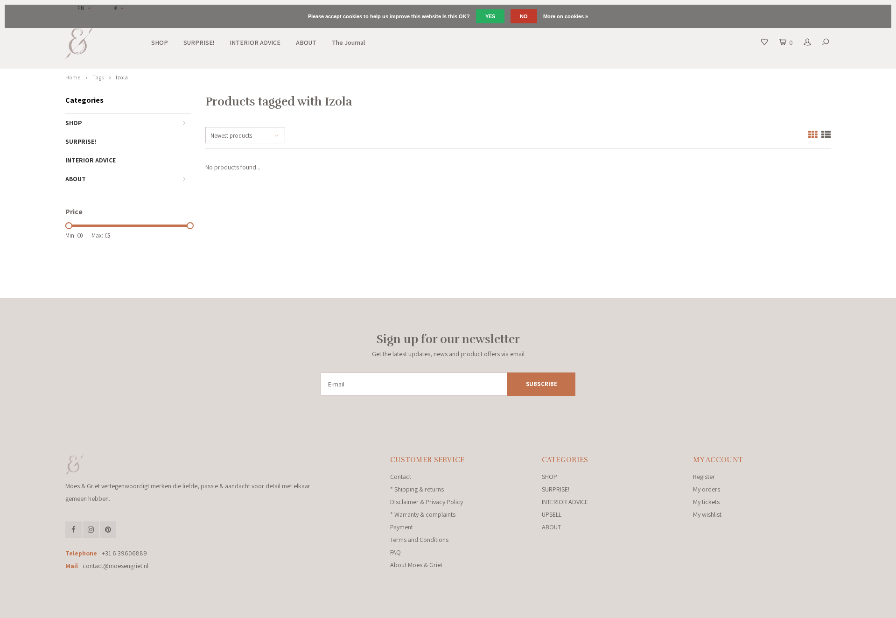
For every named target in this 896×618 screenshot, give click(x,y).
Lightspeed (193, 607)
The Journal (348, 42)
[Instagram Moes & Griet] (91, 529)
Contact (400, 476)
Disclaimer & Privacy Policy (426, 502)
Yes (490, 16)
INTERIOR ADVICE (255, 42)
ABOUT (306, 42)
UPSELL (551, 514)
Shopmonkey (254, 607)
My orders (706, 489)
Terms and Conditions (419, 539)
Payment (401, 527)
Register (704, 476)
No (524, 16)
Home (72, 77)
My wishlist (707, 514)
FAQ (395, 552)
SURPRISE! (198, 42)
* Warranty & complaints (422, 514)
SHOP (159, 42)
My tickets (706, 502)
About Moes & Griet (416, 565)
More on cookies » (565, 16)
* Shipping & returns (417, 489)
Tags (98, 77)
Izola (122, 77)
